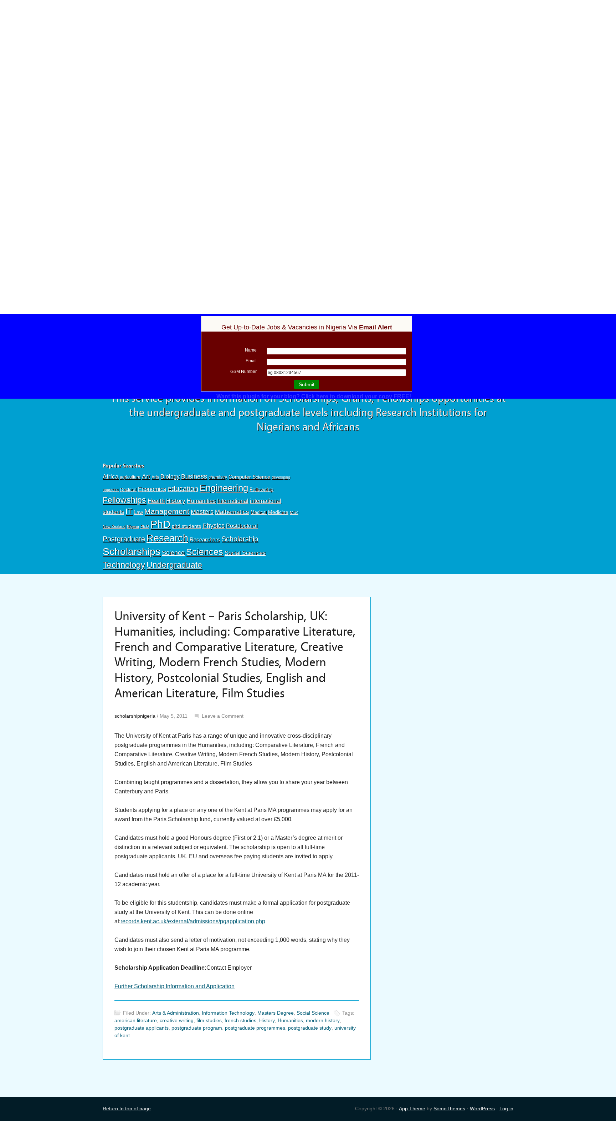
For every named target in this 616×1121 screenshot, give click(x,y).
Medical (259, 512)
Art (146, 476)
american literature (135, 1020)
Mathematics (232, 511)
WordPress (482, 1108)
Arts (155, 477)
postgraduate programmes (255, 1028)
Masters (202, 511)
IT (128, 511)
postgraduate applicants (141, 1028)
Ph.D (144, 526)
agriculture (130, 477)
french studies (240, 1020)
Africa (110, 476)
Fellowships (124, 500)
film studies (209, 1020)
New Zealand (114, 526)
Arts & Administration (175, 1013)
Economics (152, 489)
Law (138, 512)
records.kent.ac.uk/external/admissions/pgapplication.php (192, 921)
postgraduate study (310, 1028)
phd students (186, 526)
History (175, 501)
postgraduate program (196, 1028)
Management (166, 511)
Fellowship (261, 489)
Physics (213, 525)
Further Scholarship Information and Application (174, 986)
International (232, 501)
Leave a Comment (222, 716)
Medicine (278, 512)
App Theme (412, 1108)
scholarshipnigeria (134, 716)
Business (194, 476)
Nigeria (133, 526)
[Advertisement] (308, 52)
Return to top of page (127, 1108)
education (183, 489)
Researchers (205, 539)
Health (156, 501)
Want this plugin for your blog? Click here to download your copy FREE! (313, 396)
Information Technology (228, 1013)
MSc (294, 512)
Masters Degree (275, 1013)
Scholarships (131, 551)
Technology (124, 565)
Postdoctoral (242, 526)
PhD (160, 524)
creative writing (177, 1020)
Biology (170, 476)
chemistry (218, 477)
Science (173, 552)
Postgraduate (124, 539)
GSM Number (243, 371)
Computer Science (249, 477)
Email (251, 360)
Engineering (224, 488)
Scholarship (239, 539)
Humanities (201, 501)
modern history (323, 1020)
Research (167, 538)
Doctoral (128, 489)
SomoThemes (449, 1108)
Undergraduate (174, 565)
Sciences (204, 552)
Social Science (313, 1013)
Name (251, 350)
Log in (506, 1108)
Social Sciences (245, 553)
